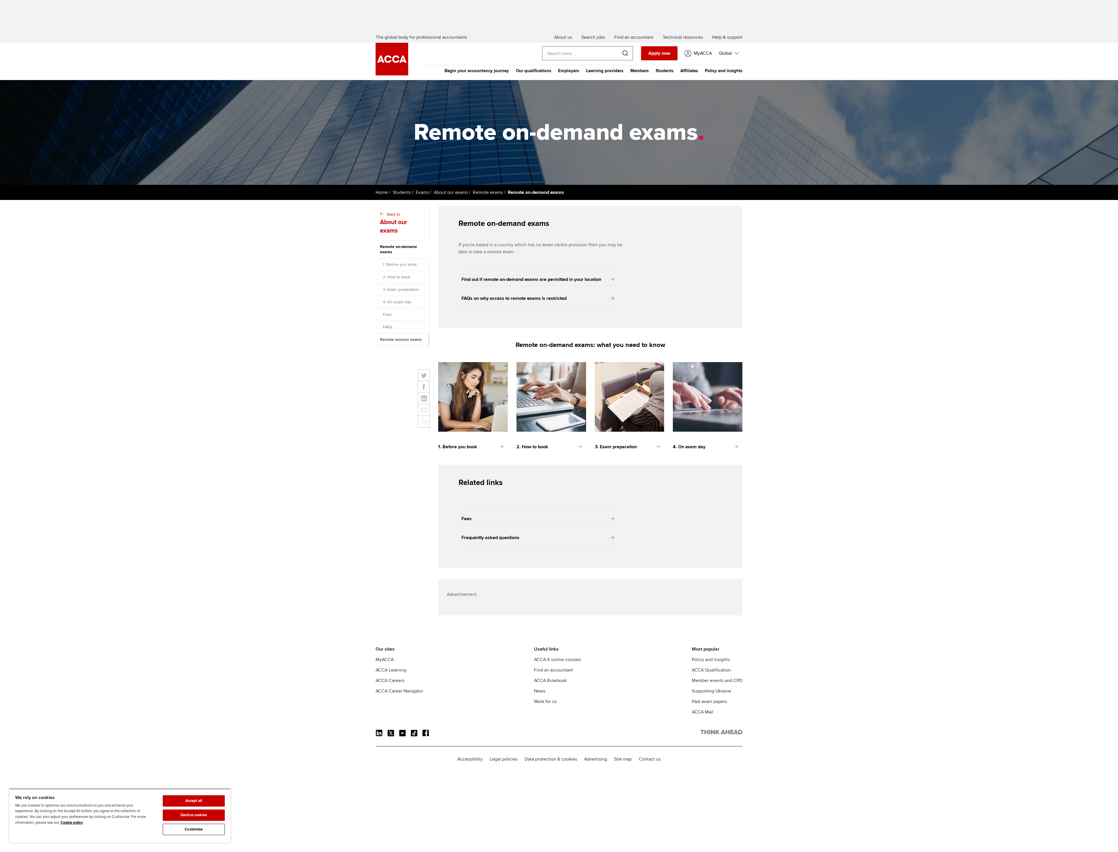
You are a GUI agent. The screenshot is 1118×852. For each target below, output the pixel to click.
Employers (568, 70)
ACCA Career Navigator (399, 691)
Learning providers (604, 70)
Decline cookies (194, 815)
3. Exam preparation (401, 289)
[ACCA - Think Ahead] (392, 74)
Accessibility (470, 759)
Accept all (193, 800)
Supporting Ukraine (711, 691)
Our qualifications (533, 70)
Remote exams (488, 192)
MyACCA (385, 660)
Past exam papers (709, 701)
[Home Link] (721, 733)
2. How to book (396, 276)
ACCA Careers (390, 680)
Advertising (595, 759)
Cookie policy (72, 822)
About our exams (451, 192)
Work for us (545, 701)
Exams (422, 192)
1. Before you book (400, 264)
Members (639, 70)
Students (664, 70)
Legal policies (504, 759)
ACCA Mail (702, 712)
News (539, 691)
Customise (194, 829)
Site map (623, 759)
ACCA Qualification (711, 670)
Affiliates (689, 70)
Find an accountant (553, 670)
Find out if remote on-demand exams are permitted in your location (531, 279)
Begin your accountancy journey (477, 70)
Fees (387, 314)
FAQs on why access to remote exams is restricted (514, 298)
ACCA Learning (391, 670)
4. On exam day (397, 302)
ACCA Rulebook (550, 680)
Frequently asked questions (490, 538)
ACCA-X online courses (557, 660)
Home (382, 192)
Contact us (650, 759)
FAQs (387, 327)
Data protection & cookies (551, 759)
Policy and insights (723, 70)
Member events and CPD (717, 680)
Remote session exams (401, 339)
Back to (393, 223)
